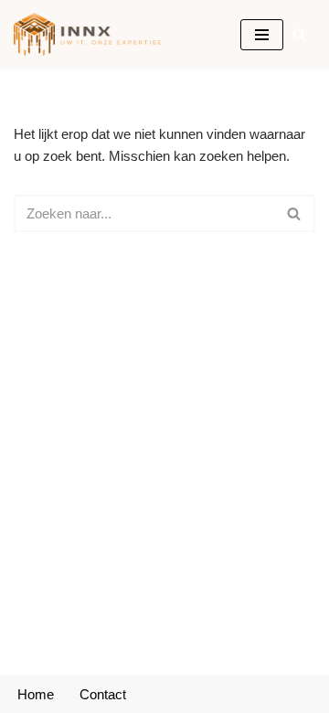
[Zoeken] (299, 34)
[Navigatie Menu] (261, 34)
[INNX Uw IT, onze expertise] (92, 34)
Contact (103, 694)
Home (35, 694)
